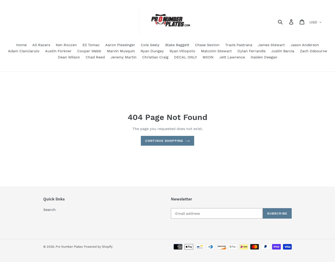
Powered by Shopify (98, 246)
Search (49, 209)
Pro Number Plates (69, 246)
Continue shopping (164, 140)
